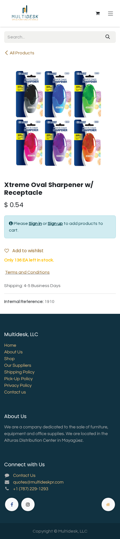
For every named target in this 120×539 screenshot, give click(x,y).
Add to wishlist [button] (27, 250)
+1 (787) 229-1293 (30, 489)
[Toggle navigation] (110, 13)
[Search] (108, 37)
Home (10, 345)
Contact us (15, 392)
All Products (22, 53)
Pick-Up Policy (18, 379)
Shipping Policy (19, 372)
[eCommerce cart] (97, 13)
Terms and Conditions (27, 272)
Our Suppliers (17, 365)
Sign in (35, 223)
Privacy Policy (18, 385)
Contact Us (24, 476)
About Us (13, 352)
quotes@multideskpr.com (38, 482)
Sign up (55, 223)
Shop (9, 359)
